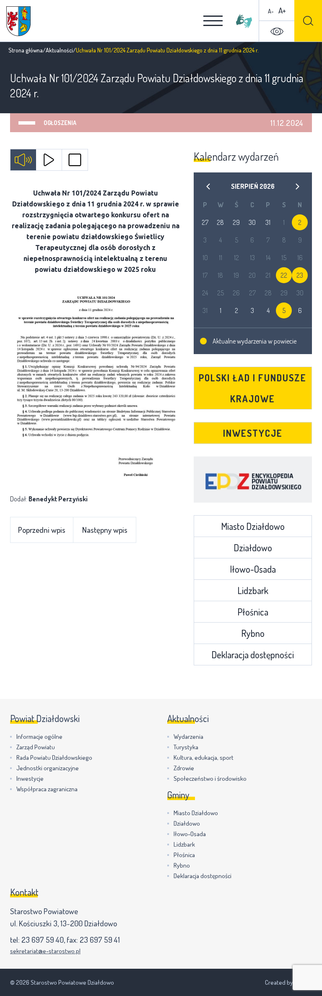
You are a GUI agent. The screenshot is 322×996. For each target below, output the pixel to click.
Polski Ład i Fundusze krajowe (252, 388)
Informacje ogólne (39, 736)
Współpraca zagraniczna (47, 789)
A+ (282, 10)
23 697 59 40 (42, 939)
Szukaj (308, 21)
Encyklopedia (253, 479)
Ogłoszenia (60, 122)
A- (271, 11)
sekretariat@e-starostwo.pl (45, 951)
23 (299, 275)
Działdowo (253, 547)
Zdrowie (184, 768)
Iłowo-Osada (253, 569)
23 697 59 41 (100, 939)
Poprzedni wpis (41, 529)
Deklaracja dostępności (252, 654)
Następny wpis (104, 529)
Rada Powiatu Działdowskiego (54, 757)
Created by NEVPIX (288, 982)
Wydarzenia (188, 736)
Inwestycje (253, 433)
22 (283, 275)
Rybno (253, 633)
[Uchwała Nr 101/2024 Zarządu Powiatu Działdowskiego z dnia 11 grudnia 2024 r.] (95, 384)
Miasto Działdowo (253, 526)
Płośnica (252, 612)
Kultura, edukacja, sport (204, 757)
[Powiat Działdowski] (18, 21)
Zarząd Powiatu (35, 747)
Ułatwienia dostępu (276, 31)
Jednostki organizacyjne (47, 768)
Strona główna (25, 50)
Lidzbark (252, 590)
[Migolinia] (244, 21)
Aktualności (59, 50)
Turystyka (186, 747)
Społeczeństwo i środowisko (210, 778)
